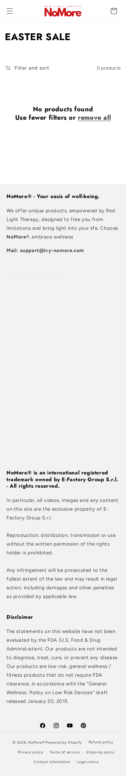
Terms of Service (25, 397)
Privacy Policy (21, 426)
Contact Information (28, 353)
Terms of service (64, 752)
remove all (94, 118)
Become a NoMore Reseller (36, 368)
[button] (10, 11)
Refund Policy (21, 456)
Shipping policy (100, 752)
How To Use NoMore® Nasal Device (45, 295)
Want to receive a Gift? (31, 382)
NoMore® (36, 742)
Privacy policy (31, 752)
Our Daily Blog (21, 338)
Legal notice (88, 762)
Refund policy (101, 742)
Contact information (52, 762)
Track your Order (25, 324)
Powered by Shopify (64, 742)
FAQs (12, 309)
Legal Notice (20, 441)
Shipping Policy (23, 412)
